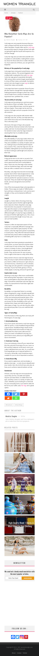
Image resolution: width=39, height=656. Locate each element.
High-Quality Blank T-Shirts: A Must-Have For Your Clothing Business (21, 526)
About (13, 653)
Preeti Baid (21, 491)
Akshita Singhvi (10, 40)
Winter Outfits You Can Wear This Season (21, 444)
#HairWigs (18, 405)
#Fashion (9, 405)
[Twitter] (16, 394)
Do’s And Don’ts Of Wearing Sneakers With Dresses (20, 465)
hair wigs (29, 75)
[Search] (34, 9)
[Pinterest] (23, 394)
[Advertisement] (19, 603)
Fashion (20, 40)
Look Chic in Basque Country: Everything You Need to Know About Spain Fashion (20, 484)
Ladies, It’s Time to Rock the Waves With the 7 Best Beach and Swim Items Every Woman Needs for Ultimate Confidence (20, 545)
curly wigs (31, 47)
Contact (19, 653)
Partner (25, 653)
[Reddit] (8, 398)
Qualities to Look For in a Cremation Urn (21, 507)
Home (6, 13)
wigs (26, 83)
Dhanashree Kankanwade (21, 512)
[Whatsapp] (16, 398)
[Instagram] (22, 637)
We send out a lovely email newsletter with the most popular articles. (20, 572)
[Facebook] (8, 394)
